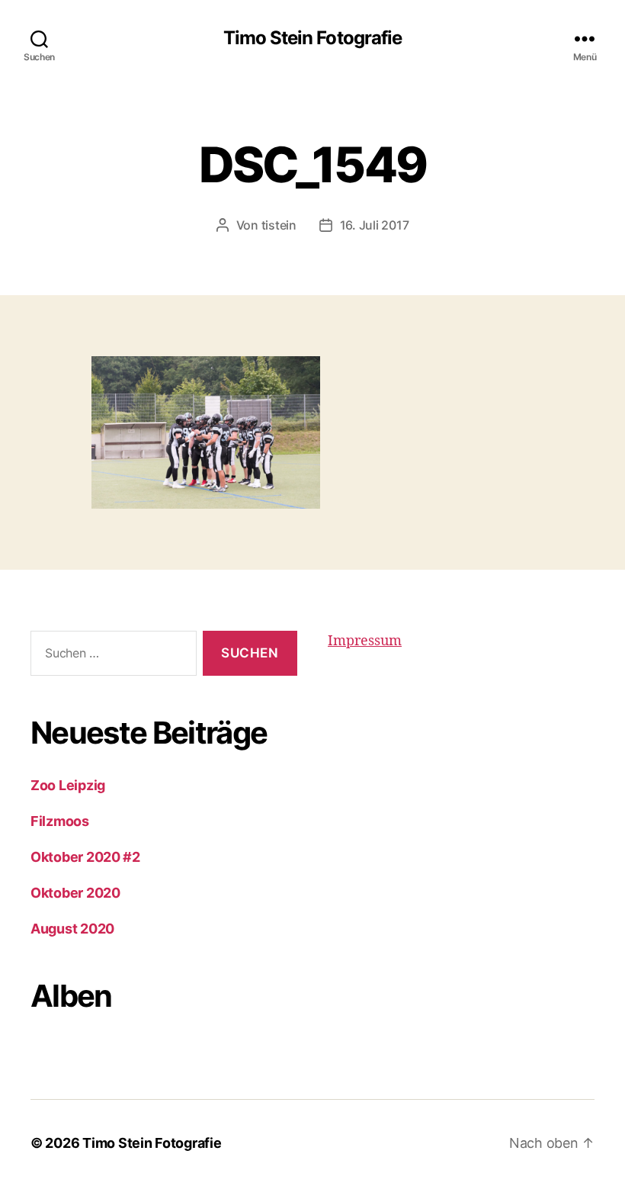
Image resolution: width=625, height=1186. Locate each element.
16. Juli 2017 (374, 225)
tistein (278, 225)
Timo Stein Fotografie (312, 38)
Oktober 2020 (75, 893)
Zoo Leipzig (67, 785)
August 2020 (72, 929)
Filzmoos (59, 821)
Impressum (365, 641)
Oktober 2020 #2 (85, 857)
